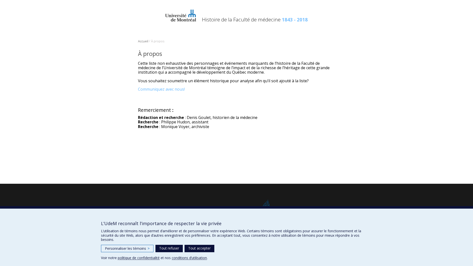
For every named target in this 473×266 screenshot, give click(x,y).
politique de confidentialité (139, 257)
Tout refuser (169, 248)
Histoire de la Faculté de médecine (255, 19)
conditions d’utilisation (189, 257)
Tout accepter (199, 248)
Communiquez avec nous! (161, 89)
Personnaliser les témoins (127, 248)
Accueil (143, 41)
